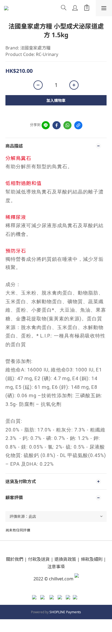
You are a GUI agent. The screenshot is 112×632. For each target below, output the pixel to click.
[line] (46, 125)
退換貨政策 (65, 559)
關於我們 (14, 559)
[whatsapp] (67, 125)
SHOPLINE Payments (65, 612)
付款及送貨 (39, 559)
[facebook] (56, 125)
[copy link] (78, 125)
